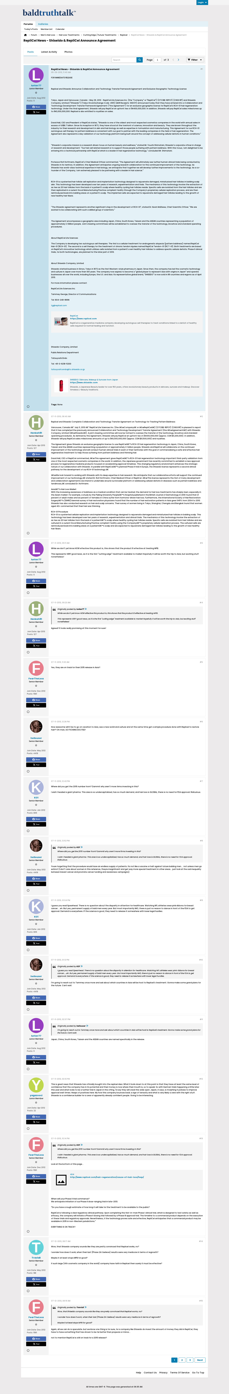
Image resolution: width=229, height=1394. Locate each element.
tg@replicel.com (59, 305)
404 (72, 1174)
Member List (46, 29)
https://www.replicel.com (83, 318)
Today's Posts (31, 29)
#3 (201, 543)
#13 (201, 1138)
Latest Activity (49, 51)
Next (200, 1360)
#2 (201, 416)
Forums (28, 24)
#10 (201, 959)
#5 (201, 662)
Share (37, 107)
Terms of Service (179, 1372)
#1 (201, 69)
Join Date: (32, 98)
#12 (201, 1079)
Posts (30, 51)
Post (37, 112)
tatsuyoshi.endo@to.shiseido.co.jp (68, 369)
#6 (201, 721)
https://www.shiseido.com (84, 382)
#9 (201, 900)
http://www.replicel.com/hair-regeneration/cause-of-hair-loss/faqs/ (107, 1177)
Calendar (60, 29)
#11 (201, 1019)
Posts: (30, 100)
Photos (68, 51)
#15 (201, 1300)
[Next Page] (178, 59)
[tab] (30, 52)
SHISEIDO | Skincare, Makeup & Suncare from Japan (94, 379)
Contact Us (150, 1372)
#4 (201, 602)
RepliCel (74, 315)
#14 (201, 1241)
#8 (201, 840)
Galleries (43, 24)
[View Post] (85, 609)
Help (138, 1372)
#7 (201, 781)
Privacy (163, 1372)
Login (201, 2)
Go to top (198, 1372)
